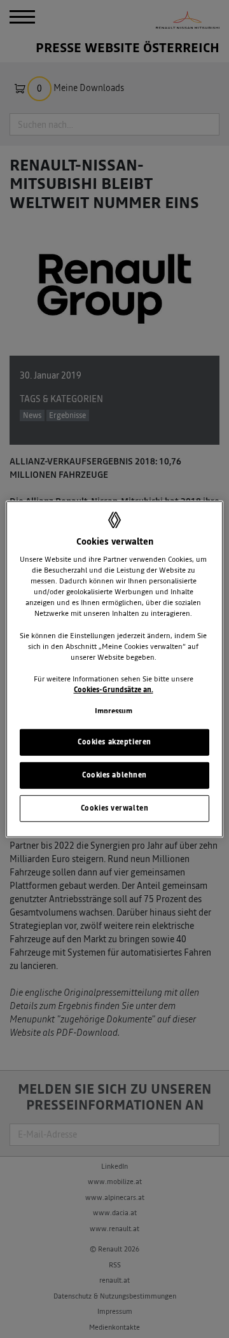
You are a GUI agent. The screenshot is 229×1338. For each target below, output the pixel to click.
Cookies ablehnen (114, 775)
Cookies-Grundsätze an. (113, 690)
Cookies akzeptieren (114, 742)
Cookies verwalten (115, 808)
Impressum (113, 711)
